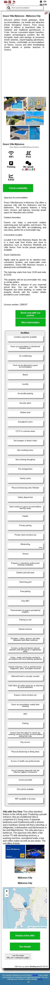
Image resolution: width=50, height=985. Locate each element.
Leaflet (30, 927)
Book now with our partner (30, 314)
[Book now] (46, 13)
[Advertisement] (25, 73)
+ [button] (7, 891)
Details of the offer (25, 935)
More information (30, 322)
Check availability (18, 188)
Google (35, 975)
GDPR (40, 979)
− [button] (7, 895)
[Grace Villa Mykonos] (15, 104)
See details (25, 946)
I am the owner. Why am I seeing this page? (18, 956)
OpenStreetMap (41, 927)
